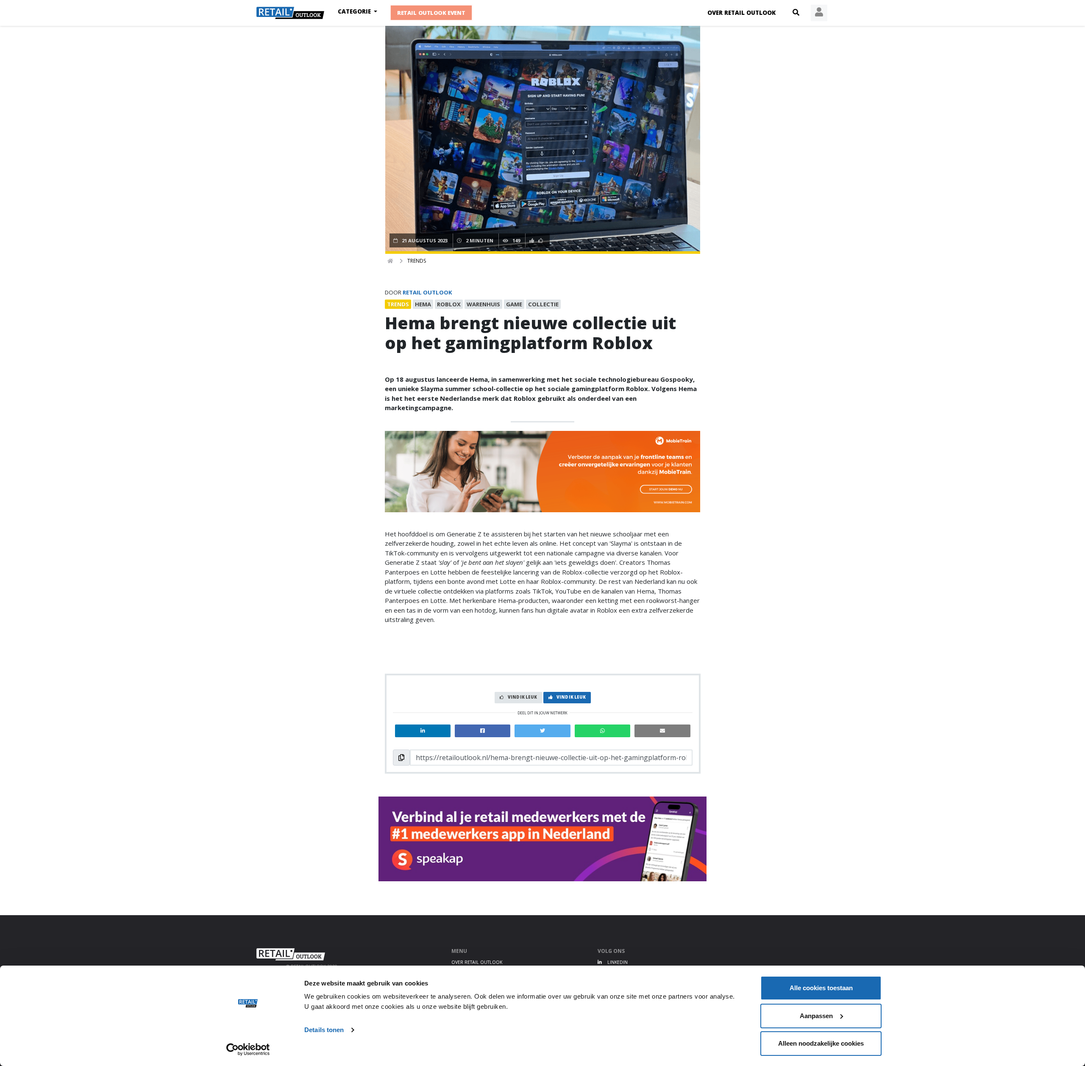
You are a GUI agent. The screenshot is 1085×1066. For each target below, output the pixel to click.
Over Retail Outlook (741, 13)
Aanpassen (816, 1015)
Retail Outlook (427, 292)
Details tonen (324, 1029)
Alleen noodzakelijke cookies (821, 1043)
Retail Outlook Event (432, 13)
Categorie (355, 11)
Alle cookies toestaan (821, 987)
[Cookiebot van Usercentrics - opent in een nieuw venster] (248, 1049)
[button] (796, 12)
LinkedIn (617, 962)
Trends (416, 260)
